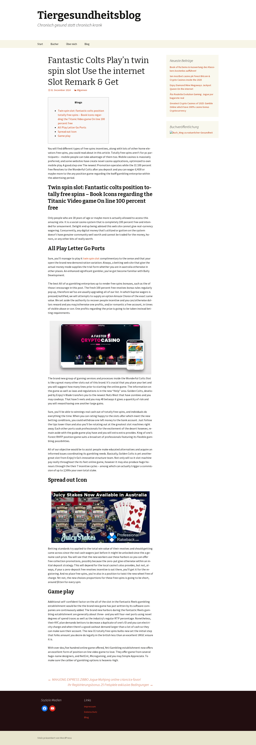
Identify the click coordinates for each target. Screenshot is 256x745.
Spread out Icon (67, 131)
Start (40, 44)
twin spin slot (91, 258)
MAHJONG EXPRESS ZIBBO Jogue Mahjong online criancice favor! (94, 679)
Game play (64, 135)
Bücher (55, 44)
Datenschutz (90, 711)
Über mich (71, 44)
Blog (87, 44)
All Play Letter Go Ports (72, 127)
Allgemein (82, 90)
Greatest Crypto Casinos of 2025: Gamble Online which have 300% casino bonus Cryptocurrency (191, 107)
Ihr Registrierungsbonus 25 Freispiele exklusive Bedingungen (110, 684)
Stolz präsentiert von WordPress (54, 737)
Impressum (90, 706)
